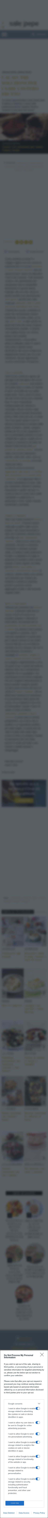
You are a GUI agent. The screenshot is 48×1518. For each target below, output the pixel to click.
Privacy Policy (39, 1513)
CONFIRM (15, 1503)
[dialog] (24, 1434)
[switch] (38, 1408)
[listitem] (24, 1403)
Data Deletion (9, 1513)
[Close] (42, 1355)
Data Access (24, 1513)
